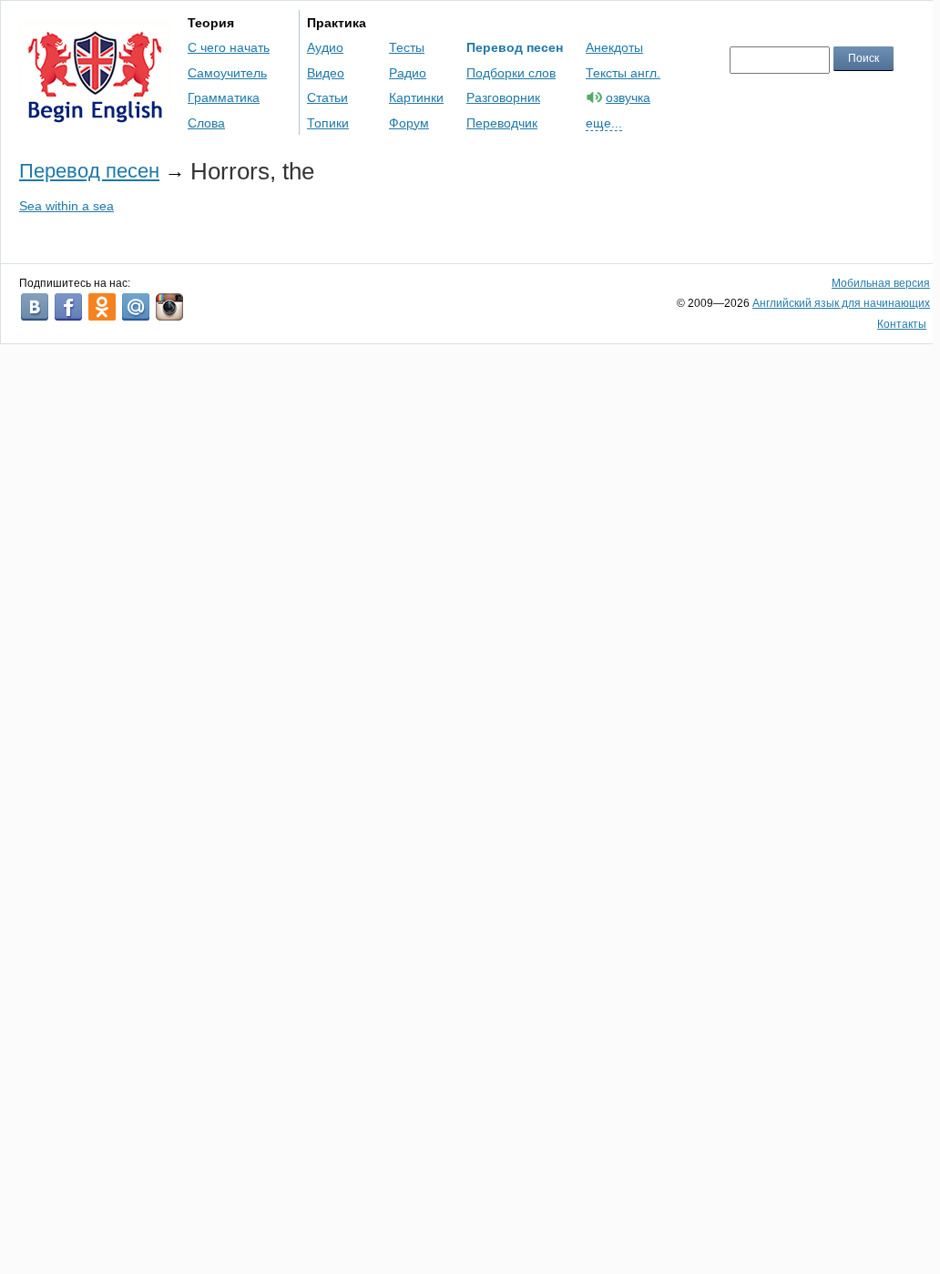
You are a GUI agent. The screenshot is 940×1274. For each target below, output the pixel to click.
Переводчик (501, 123)
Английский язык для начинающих (841, 303)
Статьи (327, 97)
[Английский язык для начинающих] (95, 114)
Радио (407, 73)
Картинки (416, 97)
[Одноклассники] (102, 307)
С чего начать (229, 47)
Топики (328, 123)
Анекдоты (614, 47)
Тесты (406, 47)
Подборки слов (511, 73)
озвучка (628, 97)
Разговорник (503, 97)
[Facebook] (68, 307)
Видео (325, 73)
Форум (409, 123)
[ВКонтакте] (34, 307)
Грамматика (224, 97)
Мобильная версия (881, 283)
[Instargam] (169, 307)
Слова (206, 123)
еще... (604, 123)
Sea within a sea (66, 206)
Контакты (901, 324)
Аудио (325, 47)
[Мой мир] (135, 307)
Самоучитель (227, 73)
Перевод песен (514, 47)
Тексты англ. (623, 73)
